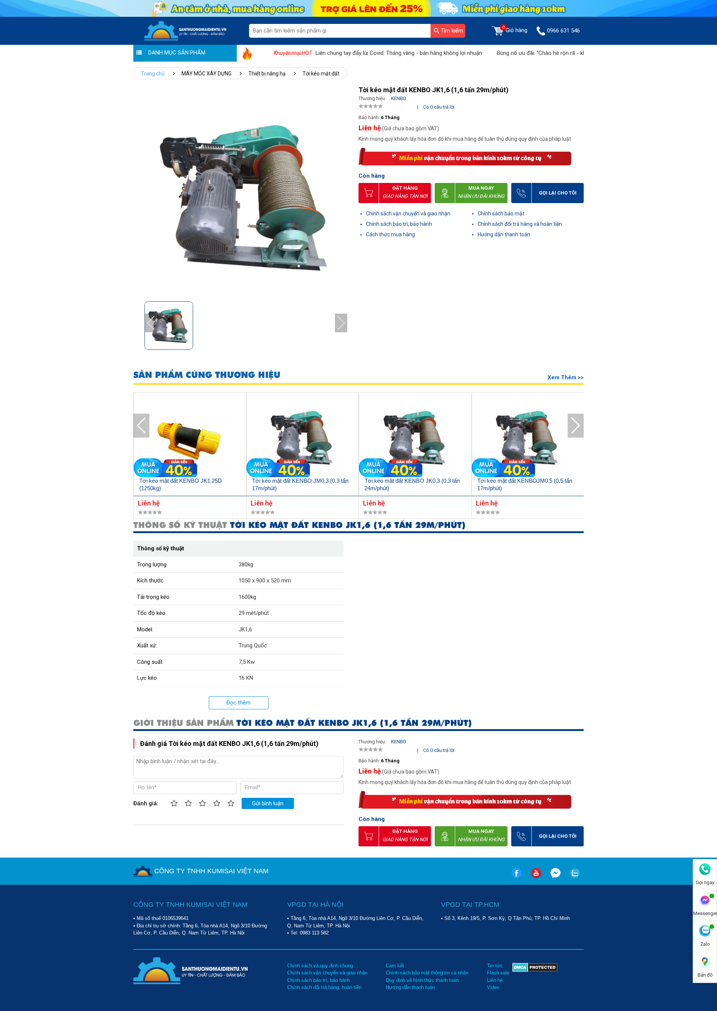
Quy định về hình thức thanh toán (422, 980)
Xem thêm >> (565, 377)
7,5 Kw (247, 662)
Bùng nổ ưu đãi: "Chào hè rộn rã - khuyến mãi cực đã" (541, 53)
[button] (341, 323)
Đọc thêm (238, 702)
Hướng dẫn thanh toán (504, 234)
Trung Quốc (253, 645)
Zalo (705, 944)
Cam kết (395, 965)
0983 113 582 (314, 933)
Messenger (705, 913)
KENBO (398, 98)
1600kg (247, 597)
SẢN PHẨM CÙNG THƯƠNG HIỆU (206, 375)
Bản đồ (705, 975)
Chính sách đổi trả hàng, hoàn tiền (324, 987)
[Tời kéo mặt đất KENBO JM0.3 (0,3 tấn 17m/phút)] (302, 438)
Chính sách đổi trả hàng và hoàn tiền (520, 224)
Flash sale (498, 973)
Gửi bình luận (267, 803)
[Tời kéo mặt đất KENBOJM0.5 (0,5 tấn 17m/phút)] (528, 438)
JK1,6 (245, 629)
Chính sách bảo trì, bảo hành (399, 224)
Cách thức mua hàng (390, 234)
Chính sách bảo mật (501, 214)
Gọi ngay (705, 882)
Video (493, 987)
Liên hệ (495, 980)
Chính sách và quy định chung (320, 965)
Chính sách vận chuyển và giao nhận (408, 214)
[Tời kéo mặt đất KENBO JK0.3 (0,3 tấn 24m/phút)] (415, 438)
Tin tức (495, 965)
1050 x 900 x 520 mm (265, 580)
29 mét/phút (254, 613)
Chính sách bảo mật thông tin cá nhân (427, 973)
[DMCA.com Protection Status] (535, 976)
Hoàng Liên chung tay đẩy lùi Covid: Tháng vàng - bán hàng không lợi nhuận (368, 53)
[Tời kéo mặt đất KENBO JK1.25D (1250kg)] (190, 438)
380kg (246, 564)
